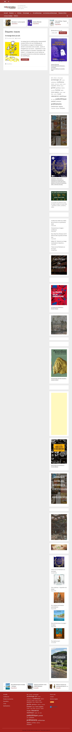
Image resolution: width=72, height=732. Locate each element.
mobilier (55, 94)
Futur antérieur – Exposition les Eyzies (61, 22)
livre (52, 94)
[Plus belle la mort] (59, 633)
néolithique (62, 96)
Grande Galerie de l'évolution (59, 525)
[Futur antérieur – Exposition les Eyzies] (59, 580)
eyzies (34, 702)
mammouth (38, 708)
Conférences (6, 696)
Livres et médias (8, 16)
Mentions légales (54, 699)
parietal (53, 101)
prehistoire (58, 101)
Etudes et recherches (8, 699)
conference (53, 82)
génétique (58, 87)
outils (54, 99)
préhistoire (56, 104)
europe (64, 84)
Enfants (16, 16)
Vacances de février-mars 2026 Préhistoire (40, 685)
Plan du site (52, 694)
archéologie (55, 80)
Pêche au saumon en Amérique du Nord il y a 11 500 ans (61, 685)
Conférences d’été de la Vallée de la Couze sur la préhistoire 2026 (58, 222)
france (62, 85)
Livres (4, 703)
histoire (63, 87)
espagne (33, 700)
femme (58, 85)
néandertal (55, 96)
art (60, 80)
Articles (19, 13)
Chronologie (26, 13)
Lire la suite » (25, 60)
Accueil (6, 13)
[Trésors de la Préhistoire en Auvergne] (59, 562)
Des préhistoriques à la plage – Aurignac (18, 685)
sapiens (61, 106)
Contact (52, 696)
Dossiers (11, 13)
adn (52, 77)
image (64, 92)
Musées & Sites (62, 13)
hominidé (53, 90)
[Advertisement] (59, 414)
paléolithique (60, 99)
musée (59, 94)
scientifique (53, 108)
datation (52, 84)
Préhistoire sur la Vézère (59, 661)
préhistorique (54, 106)
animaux (55, 77)
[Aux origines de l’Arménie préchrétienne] (59, 597)
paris (28, 717)
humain (61, 92)
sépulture (57, 108)
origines (35, 712)
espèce (61, 84)
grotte (53, 88)
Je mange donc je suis (12, 36)
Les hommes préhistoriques (50, 13)
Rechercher (63, 32)
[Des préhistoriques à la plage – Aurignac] (59, 615)
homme (57, 90)
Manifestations (6, 705)
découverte (57, 84)
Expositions (14, 23)
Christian (19, 38)
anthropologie (60, 77)
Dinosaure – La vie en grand (18, 22)
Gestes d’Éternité (37, 22)
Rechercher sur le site (56, 30)
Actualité (36, 688)
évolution (62, 108)
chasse (63, 80)
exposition (53, 85)
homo (62, 90)
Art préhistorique (37, 13)
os (51, 99)
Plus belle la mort (55, 641)
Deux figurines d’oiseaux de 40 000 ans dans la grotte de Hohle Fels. (59, 235)
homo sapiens (55, 92)
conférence (60, 82)
